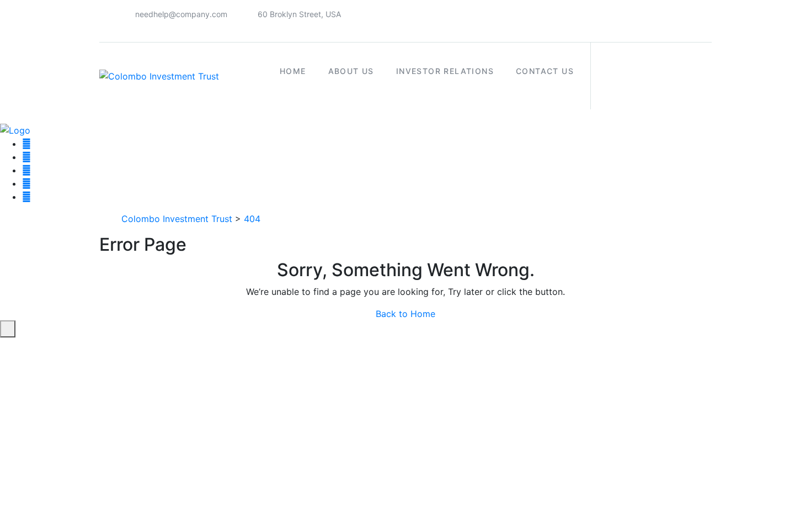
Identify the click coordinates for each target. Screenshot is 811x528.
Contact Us (545, 71)
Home (293, 71)
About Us (351, 71)
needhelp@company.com (181, 14)
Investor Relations (445, 71)
